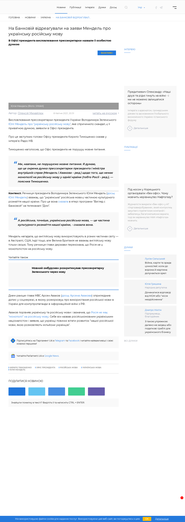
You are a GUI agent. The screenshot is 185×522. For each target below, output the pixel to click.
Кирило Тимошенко (21, 368)
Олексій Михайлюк (30, 113)
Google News (51, 355)
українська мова (91, 368)
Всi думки (130, 340)
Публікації (75, 7)
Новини (61, 7)
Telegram (60, 340)
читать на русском (104, 113)
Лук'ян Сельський (155, 258)
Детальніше (141, 128)
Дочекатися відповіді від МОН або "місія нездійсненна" (158, 296)
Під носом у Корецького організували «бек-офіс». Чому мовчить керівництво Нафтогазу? (150, 193)
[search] (126, 7)
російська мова (69, 368)
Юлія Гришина (153, 284)
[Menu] (174, 7)
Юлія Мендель (17, 370)
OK (147, 518)
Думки (102, 7)
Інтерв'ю (89, 7)
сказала (63, 201)
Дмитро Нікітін (153, 310)
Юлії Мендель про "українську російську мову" (39, 124)
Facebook (73, 340)
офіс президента (45, 368)
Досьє (113, 7)
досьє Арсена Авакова (77, 295)
